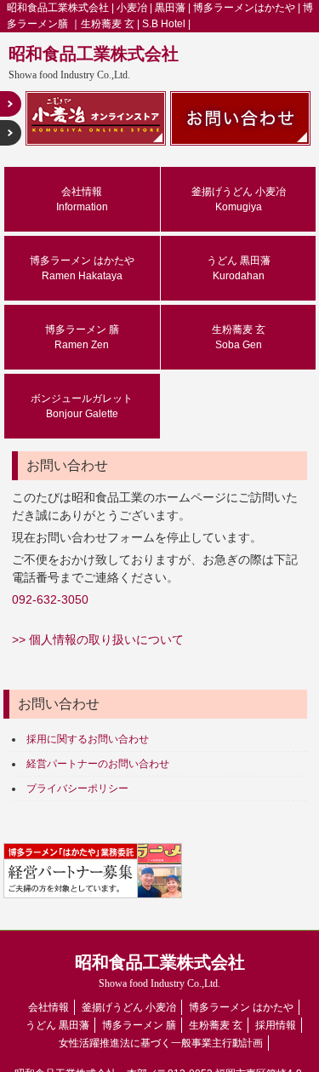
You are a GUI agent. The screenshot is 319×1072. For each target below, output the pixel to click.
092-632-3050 (50, 599)
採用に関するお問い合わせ (87, 739)
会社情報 (82, 199)
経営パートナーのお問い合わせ (97, 764)
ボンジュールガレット (82, 406)
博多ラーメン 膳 (82, 337)
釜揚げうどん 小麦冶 (238, 199)
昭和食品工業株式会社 (94, 62)
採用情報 (275, 1025)
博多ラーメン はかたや (82, 268)
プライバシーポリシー (77, 788)
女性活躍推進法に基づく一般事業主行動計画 (161, 1043)
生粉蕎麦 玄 (238, 337)
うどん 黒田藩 (239, 268)
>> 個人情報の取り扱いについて (98, 639)
